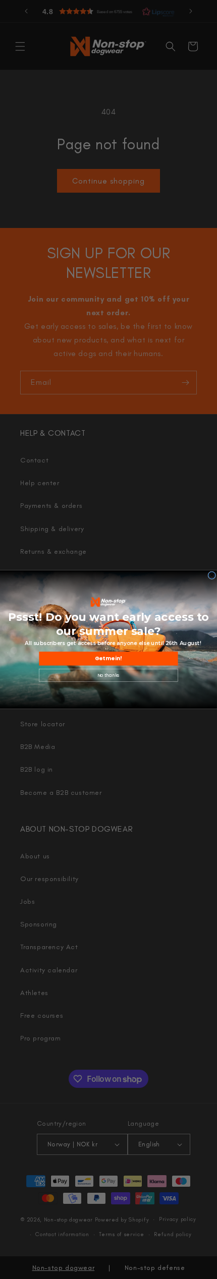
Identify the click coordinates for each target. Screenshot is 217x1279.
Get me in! (108, 658)
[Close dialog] (211, 575)
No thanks (108, 675)
